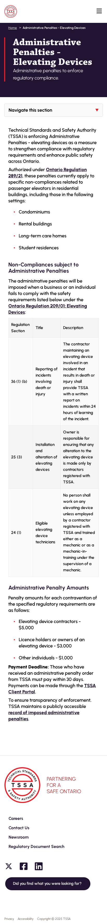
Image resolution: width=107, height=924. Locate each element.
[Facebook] (23, 866)
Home (12, 28)
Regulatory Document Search (36, 846)
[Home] (10, 11)
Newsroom (19, 837)
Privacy (9, 919)
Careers (16, 818)
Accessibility (26, 919)
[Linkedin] (39, 866)
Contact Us (19, 827)
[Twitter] (8, 866)
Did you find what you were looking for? (48, 883)
